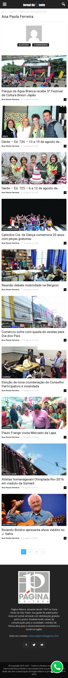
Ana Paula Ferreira (10, 99)
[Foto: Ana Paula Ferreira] (34, 265)
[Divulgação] (34, 71)
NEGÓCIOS (7, 326)
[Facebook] (26, 645)
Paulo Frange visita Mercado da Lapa (29, 433)
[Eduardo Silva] (34, 459)
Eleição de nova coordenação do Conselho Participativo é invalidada (33, 384)
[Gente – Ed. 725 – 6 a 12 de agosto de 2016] (34, 168)
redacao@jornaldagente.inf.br (43, 635)
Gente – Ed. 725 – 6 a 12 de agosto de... (31, 188)
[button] (63, 4)
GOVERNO (6, 280)
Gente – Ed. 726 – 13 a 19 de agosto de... (32, 142)
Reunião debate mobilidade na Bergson (30, 285)
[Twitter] (34, 645)
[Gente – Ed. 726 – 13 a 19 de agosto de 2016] (34, 122)
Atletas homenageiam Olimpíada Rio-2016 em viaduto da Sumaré (33, 481)
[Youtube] (42, 645)
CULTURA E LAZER (9, 86)
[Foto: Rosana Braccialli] (34, 413)
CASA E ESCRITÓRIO (10, 229)
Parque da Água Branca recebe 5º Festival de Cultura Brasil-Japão (32, 93)
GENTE (5, 136)
